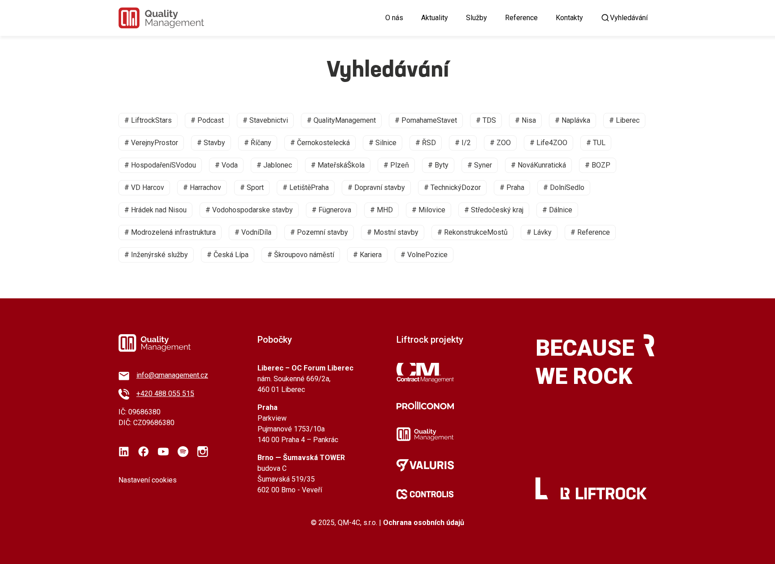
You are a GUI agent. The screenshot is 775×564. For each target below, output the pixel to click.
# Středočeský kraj (493, 210)
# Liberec (624, 120)
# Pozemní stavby (319, 232)
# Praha (512, 187)
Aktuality (434, 17)
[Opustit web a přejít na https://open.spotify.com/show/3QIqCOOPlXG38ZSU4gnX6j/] (183, 451)
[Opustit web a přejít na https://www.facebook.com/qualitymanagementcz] (143, 451)
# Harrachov (202, 187)
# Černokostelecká (320, 142)
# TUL (595, 142)
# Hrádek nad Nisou (155, 210)
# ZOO (500, 142)
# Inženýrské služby (156, 254)
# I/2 (463, 142)
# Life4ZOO (548, 142)
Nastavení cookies (147, 480)
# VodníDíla (253, 232)
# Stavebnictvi (265, 120)
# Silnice (382, 142)
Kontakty (569, 17)
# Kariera (367, 254)
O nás (394, 17)
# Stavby (211, 142)
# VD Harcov (144, 187)
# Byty (438, 165)
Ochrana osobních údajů (423, 522)
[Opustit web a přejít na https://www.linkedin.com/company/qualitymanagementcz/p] (123, 451)
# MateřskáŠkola (338, 165)
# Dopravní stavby (376, 187)
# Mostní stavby (392, 232)
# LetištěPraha (306, 187)
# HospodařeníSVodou (160, 165)
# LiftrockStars (148, 120)
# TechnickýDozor (452, 187)
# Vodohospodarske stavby (249, 210)
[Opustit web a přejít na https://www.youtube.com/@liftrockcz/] (163, 451)
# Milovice (428, 210)
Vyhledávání (629, 17)
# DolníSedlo (563, 187)
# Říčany (257, 142)
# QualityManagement (341, 120)
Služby (476, 17)
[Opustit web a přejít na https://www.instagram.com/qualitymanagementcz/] (202, 451)
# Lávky (539, 232)
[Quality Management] (161, 18)
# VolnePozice (424, 254)
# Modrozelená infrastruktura (170, 232)
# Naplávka (572, 120)
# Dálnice (557, 210)
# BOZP (597, 165)
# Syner (479, 165)
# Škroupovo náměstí (300, 254)
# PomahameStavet (426, 120)
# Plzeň (396, 165)
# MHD (381, 210)
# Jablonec (274, 165)
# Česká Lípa (227, 254)
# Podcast (207, 120)
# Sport (252, 187)
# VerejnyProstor (151, 142)
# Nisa (525, 120)
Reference (521, 17)
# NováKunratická (538, 165)
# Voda (226, 165)
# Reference (590, 232)
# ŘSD (425, 142)
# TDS (486, 120)
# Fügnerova (331, 210)
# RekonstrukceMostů (472, 232)
